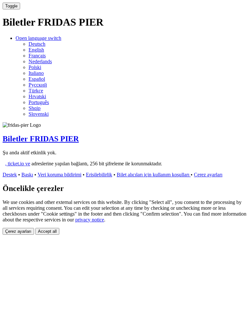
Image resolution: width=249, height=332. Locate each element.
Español (37, 79)
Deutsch (37, 44)
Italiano (36, 73)
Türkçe (36, 90)
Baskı (27, 174)
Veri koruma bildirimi (59, 174)
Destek (10, 174)
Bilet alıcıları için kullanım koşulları (154, 174)
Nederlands (40, 61)
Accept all (47, 231)
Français (37, 55)
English (36, 50)
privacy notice (89, 219)
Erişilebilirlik (99, 174)
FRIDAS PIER (41, 139)
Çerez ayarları (208, 174)
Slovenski (39, 114)
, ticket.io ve (17, 163)
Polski (35, 67)
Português (39, 102)
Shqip (35, 108)
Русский (38, 85)
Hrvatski (37, 96)
